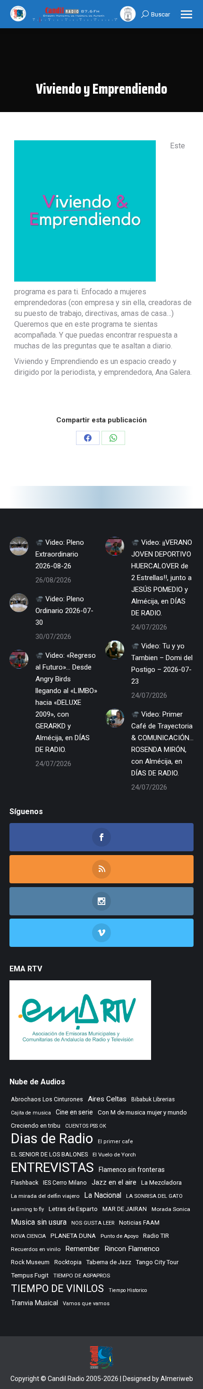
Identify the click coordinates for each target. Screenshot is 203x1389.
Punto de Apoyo (119, 1236)
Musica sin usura (39, 1222)
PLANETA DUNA (73, 1235)
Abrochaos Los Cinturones (47, 1099)
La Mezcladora (161, 1182)
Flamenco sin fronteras (132, 1169)
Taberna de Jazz (108, 1262)
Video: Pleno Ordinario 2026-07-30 (64, 611)
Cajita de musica (31, 1113)
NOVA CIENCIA (28, 1236)
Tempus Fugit (30, 1275)
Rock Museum (30, 1262)
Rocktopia (68, 1262)
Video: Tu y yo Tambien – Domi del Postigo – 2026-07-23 (162, 664)
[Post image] (18, 546)
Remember (82, 1248)
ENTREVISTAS (52, 1167)
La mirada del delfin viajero (45, 1196)
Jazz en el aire (114, 1182)
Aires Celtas (107, 1099)
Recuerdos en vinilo (35, 1249)
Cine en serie (74, 1112)
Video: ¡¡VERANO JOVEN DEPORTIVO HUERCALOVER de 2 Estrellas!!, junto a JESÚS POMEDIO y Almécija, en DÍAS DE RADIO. (161, 577)
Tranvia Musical (34, 1303)
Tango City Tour (157, 1262)
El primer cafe (115, 1142)
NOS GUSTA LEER (92, 1223)
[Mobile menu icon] (186, 14)
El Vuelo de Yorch (114, 1154)
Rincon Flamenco (132, 1248)
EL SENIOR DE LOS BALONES (49, 1154)
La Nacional (102, 1195)
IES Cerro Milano (65, 1182)
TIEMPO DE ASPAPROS (81, 1275)
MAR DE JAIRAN (124, 1208)
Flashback (24, 1182)
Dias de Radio (52, 1139)
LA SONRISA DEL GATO (154, 1196)
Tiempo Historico (128, 1290)
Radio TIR (156, 1235)
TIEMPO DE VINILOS (57, 1288)
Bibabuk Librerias (153, 1099)
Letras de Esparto (73, 1208)
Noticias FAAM (139, 1222)
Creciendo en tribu (35, 1125)
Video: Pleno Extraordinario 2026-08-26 (59, 554)
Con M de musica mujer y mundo (142, 1112)
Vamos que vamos (86, 1303)
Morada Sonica (171, 1209)
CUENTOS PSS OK (85, 1126)
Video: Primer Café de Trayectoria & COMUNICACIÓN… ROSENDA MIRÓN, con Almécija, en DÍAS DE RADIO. (162, 743)
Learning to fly (27, 1209)
